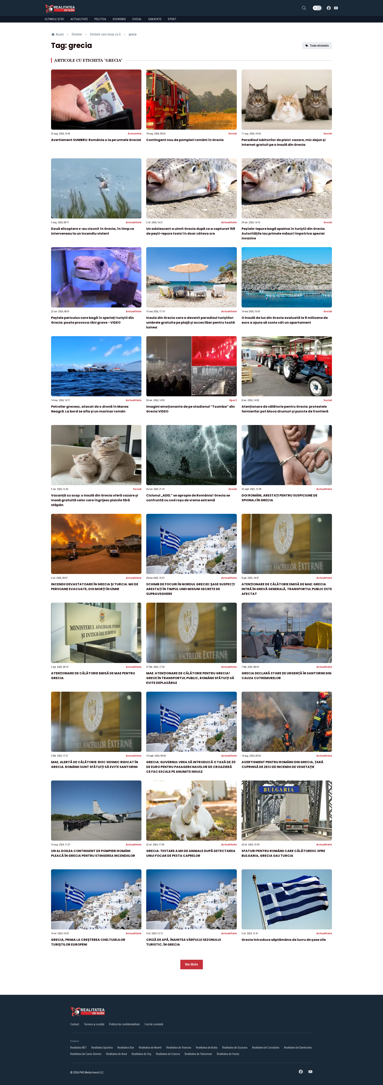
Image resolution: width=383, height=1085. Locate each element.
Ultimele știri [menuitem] (54, 19)
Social (232, 133)
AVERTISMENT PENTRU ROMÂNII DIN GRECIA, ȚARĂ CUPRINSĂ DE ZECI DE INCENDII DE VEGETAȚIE (282, 764)
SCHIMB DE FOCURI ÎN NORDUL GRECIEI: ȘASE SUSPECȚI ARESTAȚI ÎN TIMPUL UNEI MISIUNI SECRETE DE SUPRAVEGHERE (190, 589)
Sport (233, 400)
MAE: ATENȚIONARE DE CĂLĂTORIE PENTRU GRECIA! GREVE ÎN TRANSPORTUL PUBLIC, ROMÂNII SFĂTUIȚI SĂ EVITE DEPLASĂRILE (190, 678)
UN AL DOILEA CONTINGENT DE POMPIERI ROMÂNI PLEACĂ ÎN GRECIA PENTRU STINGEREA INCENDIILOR (93, 853)
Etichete (77, 34)
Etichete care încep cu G (105, 34)
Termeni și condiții (94, 1024)
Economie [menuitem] (119, 19)
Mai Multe (191, 964)
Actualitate (133, 222)
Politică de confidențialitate (124, 1024)
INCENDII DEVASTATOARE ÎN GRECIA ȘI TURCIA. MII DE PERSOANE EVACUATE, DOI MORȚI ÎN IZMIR (94, 586)
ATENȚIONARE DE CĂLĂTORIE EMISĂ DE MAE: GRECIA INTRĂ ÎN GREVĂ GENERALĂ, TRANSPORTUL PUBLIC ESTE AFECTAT (287, 589)
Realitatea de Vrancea (178, 1047)
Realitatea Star (125, 1047)
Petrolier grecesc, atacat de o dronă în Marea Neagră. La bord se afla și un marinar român (89, 409)
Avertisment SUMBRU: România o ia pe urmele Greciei (96, 140)
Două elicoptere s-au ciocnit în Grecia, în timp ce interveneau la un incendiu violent (92, 231)
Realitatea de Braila (206, 1047)
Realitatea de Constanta (265, 1047)
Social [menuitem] (137, 19)
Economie (134, 133)
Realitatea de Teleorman (198, 1054)
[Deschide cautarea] (304, 8)
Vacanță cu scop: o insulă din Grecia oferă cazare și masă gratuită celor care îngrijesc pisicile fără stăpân (94, 500)
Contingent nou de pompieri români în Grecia (185, 140)
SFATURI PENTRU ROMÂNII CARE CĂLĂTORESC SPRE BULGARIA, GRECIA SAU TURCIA (283, 853)
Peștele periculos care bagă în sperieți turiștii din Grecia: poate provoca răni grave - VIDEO (92, 320)
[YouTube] (336, 8)
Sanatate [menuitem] (155, 19)
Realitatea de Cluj (141, 1054)
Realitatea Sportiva (102, 1047)
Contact (74, 1024)
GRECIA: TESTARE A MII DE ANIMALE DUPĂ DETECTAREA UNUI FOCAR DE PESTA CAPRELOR (190, 853)
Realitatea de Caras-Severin (85, 1054)
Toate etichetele (319, 45)
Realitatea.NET (78, 1047)
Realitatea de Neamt (150, 1047)
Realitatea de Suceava (234, 1047)
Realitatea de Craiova (168, 1054)
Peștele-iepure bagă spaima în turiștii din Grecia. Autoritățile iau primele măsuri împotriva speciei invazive (283, 233)
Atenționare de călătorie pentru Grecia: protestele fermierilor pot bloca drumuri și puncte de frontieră (285, 409)
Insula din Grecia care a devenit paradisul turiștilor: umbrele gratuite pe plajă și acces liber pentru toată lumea (190, 322)
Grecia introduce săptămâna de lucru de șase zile (284, 939)
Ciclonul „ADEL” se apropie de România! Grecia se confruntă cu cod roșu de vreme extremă (188, 497)
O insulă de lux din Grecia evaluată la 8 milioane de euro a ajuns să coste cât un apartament (285, 320)
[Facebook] (328, 8)
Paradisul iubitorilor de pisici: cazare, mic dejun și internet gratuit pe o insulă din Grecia (284, 142)
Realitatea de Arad (116, 1054)
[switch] (317, 8)
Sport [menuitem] (172, 19)
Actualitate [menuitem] (79, 19)
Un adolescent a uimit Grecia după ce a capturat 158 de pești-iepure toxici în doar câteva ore (190, 231)
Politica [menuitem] (100, 19)
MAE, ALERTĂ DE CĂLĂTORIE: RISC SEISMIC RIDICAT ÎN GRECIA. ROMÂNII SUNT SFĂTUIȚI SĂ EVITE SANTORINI (94, 764)
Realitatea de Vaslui (228, 1054)
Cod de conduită (154, 1024)
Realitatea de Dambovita (298, 1047)
